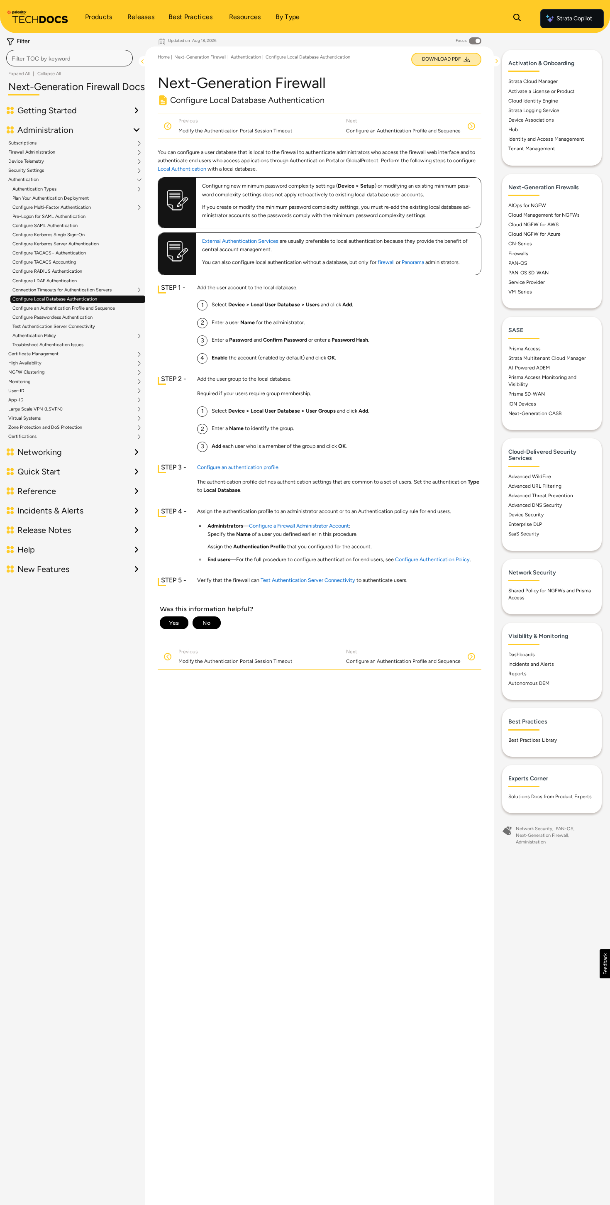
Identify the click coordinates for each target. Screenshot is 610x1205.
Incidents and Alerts (531, 664)
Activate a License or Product (541, 91)
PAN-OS (517, 263)
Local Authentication (182, 169)
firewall (386, 262)
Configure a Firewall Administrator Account (299, 526)
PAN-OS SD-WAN (528, 273)
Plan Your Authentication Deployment (50, 198)
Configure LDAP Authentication (44, 281)
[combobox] (69, 58)
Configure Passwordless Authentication (52, 317)
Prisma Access (524, 349)
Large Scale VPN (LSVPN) (35, 409)
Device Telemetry (26, 161)
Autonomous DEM (528, 683)
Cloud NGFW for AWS (533, 224)
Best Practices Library (532, 740)
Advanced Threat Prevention (540, 496)
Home (164, 57)
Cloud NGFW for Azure (534, 234)
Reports (517, 674)
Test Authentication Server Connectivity (53, 326)
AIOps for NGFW (527, 205)
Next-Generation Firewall (200, 57)
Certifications (22, 436)
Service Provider (526, 282)
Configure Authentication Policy (432, 559)
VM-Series (520, 292)
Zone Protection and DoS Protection (45, 427)
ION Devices (522, 404)
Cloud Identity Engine (533, 101)
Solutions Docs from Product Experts (550, 796)
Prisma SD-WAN (526, 394)
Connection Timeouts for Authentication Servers (62, 290)
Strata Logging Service (533, 110)
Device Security (526, 515)
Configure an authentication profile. (238, 467)
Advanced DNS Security (535, 505)
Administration (531, 842)
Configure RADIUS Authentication (47, 271)
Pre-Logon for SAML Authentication (48, 216)
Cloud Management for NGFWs (544, 215)
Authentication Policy (34, 335)
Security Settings (26, 170)
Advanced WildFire (529, 476)
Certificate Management (33, 354)
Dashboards (521, 654)
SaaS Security (523, 534)
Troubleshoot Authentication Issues (47, 344)
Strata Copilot (574, 18)
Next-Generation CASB (534, 413)
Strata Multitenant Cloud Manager (547, 358)
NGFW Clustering (26, 372)
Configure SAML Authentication (45, 225)
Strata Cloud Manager (533, 81)
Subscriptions (22, 143)
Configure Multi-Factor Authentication (51, 207)
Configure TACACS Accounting (44, 262)
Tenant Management (531, 149)
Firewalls (518, 254)
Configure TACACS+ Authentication (49, 253)
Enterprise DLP (525, 524)
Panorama (413, 262)
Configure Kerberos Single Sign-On (48, 234)
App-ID (16, 400)
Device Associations (531, 120)
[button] (605, 963)
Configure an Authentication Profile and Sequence (63, 308)
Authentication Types (34, 189)
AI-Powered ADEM (529, 368)
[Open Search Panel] (517, 19)
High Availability (24, 363)
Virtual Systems (24, 418)
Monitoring (19, 381)
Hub (513, 129)
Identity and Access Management (546, 139)
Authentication (23, 179)
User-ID (16, 391)
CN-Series (520, 244)
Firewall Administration (31, 152)
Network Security (534, 828)
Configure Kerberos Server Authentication (55, 244)
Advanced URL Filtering (534, 486)
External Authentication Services (240, 241)
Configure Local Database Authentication (54, 299)
